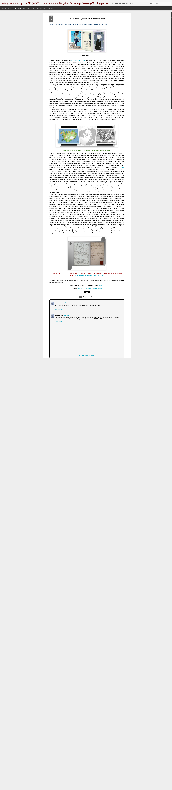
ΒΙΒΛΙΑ (90, 289)
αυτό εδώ (120, 167)
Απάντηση (58, 309)
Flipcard (10, 8)
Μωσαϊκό (26, 8)
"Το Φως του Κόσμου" (78, 60)
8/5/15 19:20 (66, 303)
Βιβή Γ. (101, 286)
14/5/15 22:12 (67, 315)
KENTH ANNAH (82, 289)
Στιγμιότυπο (41, 8)
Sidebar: (33, 8)
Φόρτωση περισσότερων (86, 355)
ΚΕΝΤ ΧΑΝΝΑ (97, 289)
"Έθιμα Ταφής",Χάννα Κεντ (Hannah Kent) (87, 19)
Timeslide (50, 8)
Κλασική (4, 8)
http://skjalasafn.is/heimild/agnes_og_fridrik (88, 275)
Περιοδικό (18, 8)
